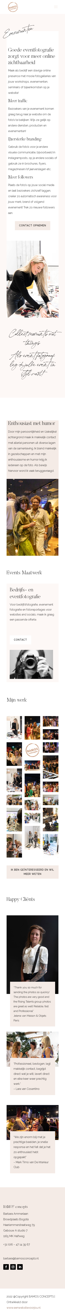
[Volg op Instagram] (13, 1267)
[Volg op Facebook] (6, 1267)
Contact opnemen (32, 225)
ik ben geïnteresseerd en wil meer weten (32, 871)
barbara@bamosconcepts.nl (21, 1258)
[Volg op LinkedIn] (20, 1267)
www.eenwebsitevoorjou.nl (24, 1307)
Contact (20, 639)
